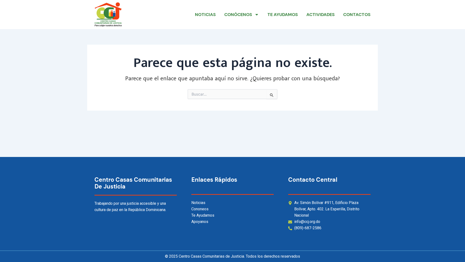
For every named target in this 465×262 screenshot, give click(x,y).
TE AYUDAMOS (282, 14)
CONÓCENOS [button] (238, 14)
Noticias (205, 14)
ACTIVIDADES (320, 14)
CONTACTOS (357, 14)
